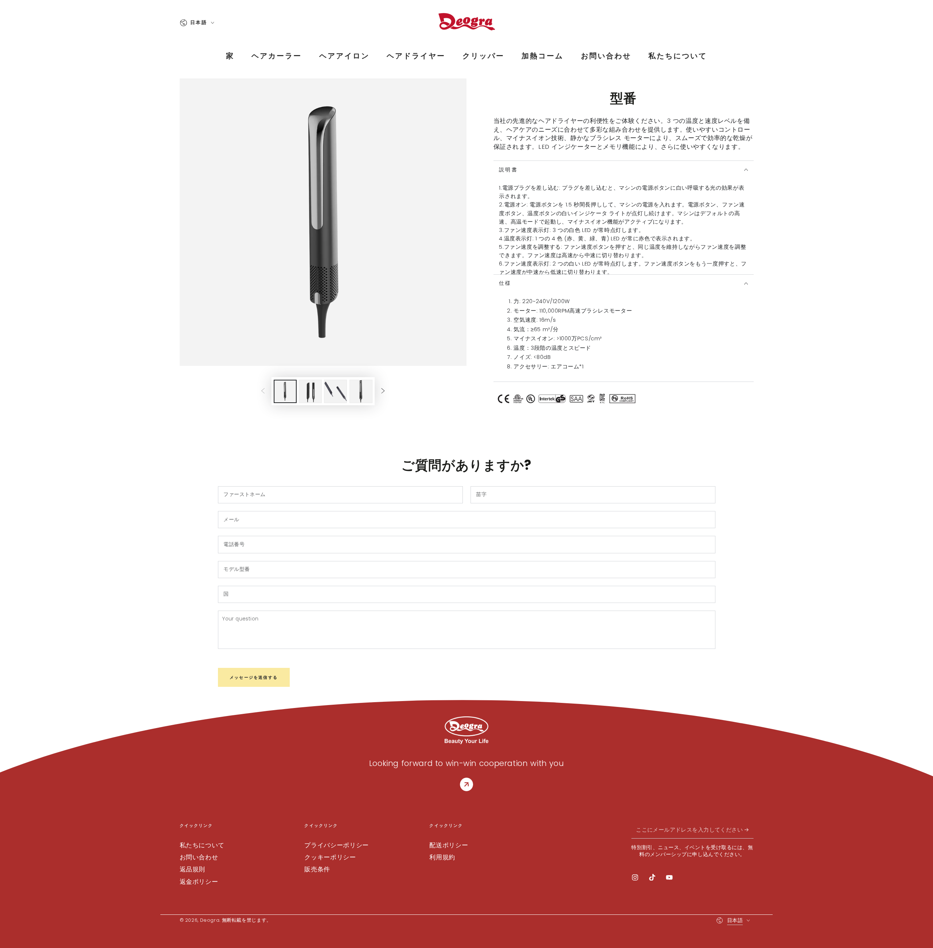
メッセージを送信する (254, 677)
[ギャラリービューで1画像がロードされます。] (285, 391)
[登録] (749, 829)
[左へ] (262, 391)
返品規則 (193, 869)
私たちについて (202, 845)
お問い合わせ (199, 857)
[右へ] (383, 391)
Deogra (210, 920)
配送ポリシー (448, 845)
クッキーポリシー (330, 857)
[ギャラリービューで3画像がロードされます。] (335, 391)
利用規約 (442, 857)
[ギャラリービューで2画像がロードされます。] (310, 391)
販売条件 (317, 869)
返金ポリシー (199, 881)
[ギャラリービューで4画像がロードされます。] (361, 391)
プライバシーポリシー (336, 845)
